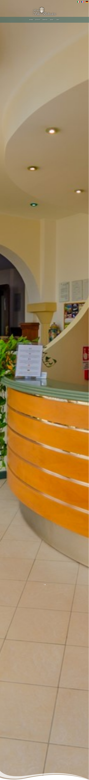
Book (51, 19)
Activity (37, 19)
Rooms (31, 19)
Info (57, 19)
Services (45, 19)
